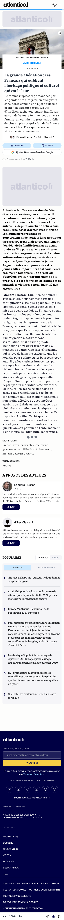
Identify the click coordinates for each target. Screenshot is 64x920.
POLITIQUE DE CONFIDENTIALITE (44, 889)
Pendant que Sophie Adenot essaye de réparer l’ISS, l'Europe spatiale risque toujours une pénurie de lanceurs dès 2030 (33, 659)
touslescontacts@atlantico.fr (32, 798)
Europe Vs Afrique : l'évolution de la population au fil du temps (28, 611)
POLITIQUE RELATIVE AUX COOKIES (20, 902)
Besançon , (45, 449)
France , (7, 445)
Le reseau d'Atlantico (14, 817)
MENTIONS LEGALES (19, 883)
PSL (49, 501)
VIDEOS (7, 855)
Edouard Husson (24, 137)
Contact (37, 817)
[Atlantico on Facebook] (27, 789)
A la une (20, 57)
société (29, 453)
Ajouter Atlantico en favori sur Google (34, 152)
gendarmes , (10, 449)
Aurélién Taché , (28, 449)
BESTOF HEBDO (11, 867)
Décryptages (32, 57)
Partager (19, 145)
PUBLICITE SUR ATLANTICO (45, 883)
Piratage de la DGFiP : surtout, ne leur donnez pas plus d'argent (34, 579)
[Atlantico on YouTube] (54, 789)
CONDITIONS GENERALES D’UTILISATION (23, 908)
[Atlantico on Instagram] (45, 789)
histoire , (8, 453)
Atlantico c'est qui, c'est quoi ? (19, 815)
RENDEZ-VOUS (10, 849)
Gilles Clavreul (45, 137)
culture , (19, 453)
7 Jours (55, 557)
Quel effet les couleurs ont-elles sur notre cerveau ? (32, 696)
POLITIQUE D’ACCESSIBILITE (17, 896)
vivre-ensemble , (23, 445)
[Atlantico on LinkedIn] (36, 789)
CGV (5, 883)
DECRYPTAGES (10, 836)
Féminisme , (42, 445)
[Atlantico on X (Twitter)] (18, 789)
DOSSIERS (8, 842)
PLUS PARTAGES (46, 567)
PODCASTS (8, 861)
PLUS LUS (18, 567)
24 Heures (43, 557)
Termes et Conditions (33, 774)
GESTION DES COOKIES (14, 889)
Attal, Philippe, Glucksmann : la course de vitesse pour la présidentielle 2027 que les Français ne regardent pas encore (32, 595)
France (44, 57)
